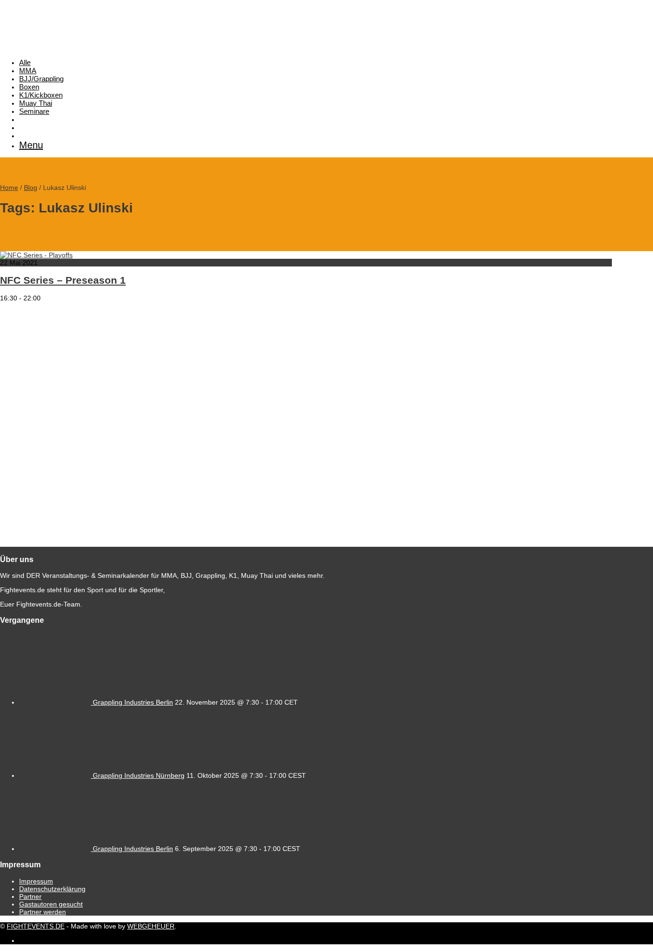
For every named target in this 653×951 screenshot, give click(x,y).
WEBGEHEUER (150, 926)
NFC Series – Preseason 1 (63, 280)
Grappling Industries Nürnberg (139, 775)
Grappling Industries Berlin (133, 702)
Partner (30, 896)
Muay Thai (35, 103)
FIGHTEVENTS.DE (36, 926)
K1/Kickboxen (41, 95)
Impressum (36, 881)
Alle (25, 62)
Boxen (29, 87)
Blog (30, 187)
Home (9, 187)
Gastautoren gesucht (51, 904)
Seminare (34, 111)
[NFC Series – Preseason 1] (36, 255)
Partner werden (42, 912)
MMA (27, 70)
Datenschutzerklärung (52, 889)
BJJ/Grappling (41, 79)
